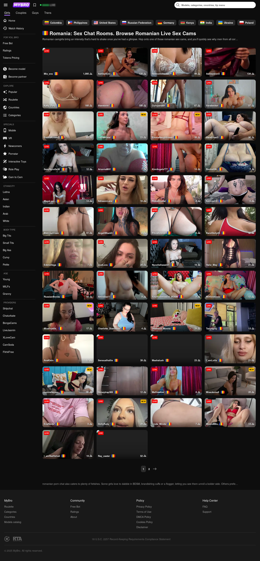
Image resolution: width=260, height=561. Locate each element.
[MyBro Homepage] (21, 4)
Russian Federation (139, 22)
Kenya (190, 22)
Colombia (56, 22)
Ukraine (228, 22)
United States (107, 22)
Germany (168, 22)
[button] (5, 5)
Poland (249, 22)
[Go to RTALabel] (17, 539)
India (209, 22)
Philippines (80, 22)
